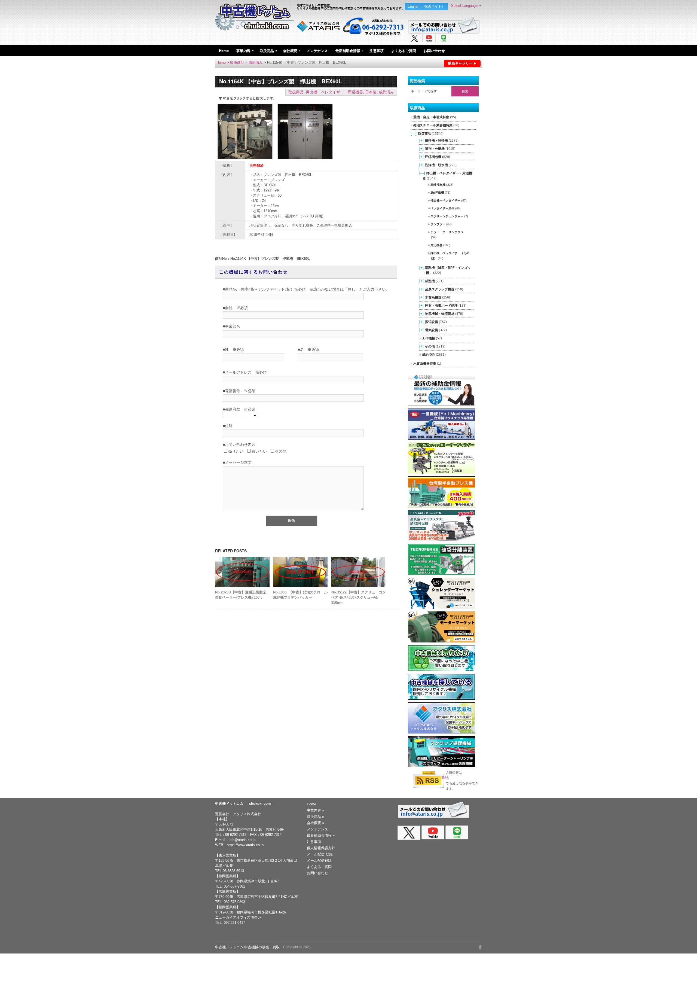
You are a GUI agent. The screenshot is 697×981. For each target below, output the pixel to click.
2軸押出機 (437, 192)
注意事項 (376, 50)
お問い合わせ (434, 50)
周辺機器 (436, 245)
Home (224, 50)
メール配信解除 (319, 860)
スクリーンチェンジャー (446, 216)
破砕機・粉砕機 (436, 140)
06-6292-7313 (235, 835)
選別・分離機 (435, 148)
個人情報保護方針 (321, 848)
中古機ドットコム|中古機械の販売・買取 (247, 947)
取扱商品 (268, 50)
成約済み (256, 62)
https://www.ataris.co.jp (245, 845)
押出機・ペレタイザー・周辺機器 (334, 92)
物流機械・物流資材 (439, 313)
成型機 (430, 281)
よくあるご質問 (403, 50)
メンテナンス (317, 50)
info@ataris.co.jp (242, 840)
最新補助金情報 (349, 50)
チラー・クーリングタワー (448, 232)
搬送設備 (431, 322)
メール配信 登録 (320, 854)
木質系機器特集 (424, 363)
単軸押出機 (437, 184)
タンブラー (437, 224)
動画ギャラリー (460, 63)
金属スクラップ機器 (439, 289)
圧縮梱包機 (433, 157)
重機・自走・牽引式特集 (431, 117)
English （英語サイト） (426, 6)
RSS (445, 778)
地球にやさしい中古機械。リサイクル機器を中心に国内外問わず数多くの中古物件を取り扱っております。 (351, 6)
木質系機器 (433, 297)
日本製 (371, 92)
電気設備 (431, 330)
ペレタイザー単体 (442, 208)
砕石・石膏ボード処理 (441, 305)
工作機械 (428, 338)
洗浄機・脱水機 (436, 165)
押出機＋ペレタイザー (445, 200)
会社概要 (292, 50)
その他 (430, 346)
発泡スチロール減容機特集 (433, 125)
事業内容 (245, 50)
